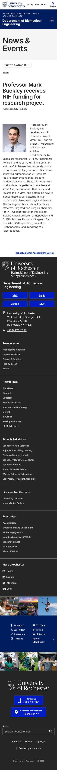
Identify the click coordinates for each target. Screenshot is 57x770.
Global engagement (13, 532)
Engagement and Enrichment (18, 527)
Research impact (11, 541)
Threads (18, 638)
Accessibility (9, 522)
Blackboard (8, 388)
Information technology (15, 407)
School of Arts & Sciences (16, 445)
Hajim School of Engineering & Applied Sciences (21, 15)
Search (6, 726)
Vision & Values (11, 551)
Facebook (18, 625)
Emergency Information (30, 748)
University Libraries (13, 498)
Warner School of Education (17, 473)
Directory (7, 397)
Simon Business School (15, 469)
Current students (11, 354)
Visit (37, 4)
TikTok (39, 629)
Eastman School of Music (16, 455)
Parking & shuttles (12, 421)
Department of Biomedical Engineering (21, 22)
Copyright (40, 741)
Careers (15, 303)
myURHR (7, 416)
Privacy (28, 741)
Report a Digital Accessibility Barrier (35, 252)
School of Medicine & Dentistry (18, 459)
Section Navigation (15, 65)
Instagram (19, 634)
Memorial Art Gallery (13, 503)
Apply (30, 4)
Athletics (11, 583)
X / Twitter (19, 629)
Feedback (16, 741)
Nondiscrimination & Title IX (17, 537)
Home (6, 72)
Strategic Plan (10, 546)
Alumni (6, 368)
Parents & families (12, 359)
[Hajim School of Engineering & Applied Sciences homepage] (25, 270)
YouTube (40, 625)
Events (10, 577)
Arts (9, 589)
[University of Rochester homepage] (14, 4)
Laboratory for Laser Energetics (19, 478)
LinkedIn (40, 634)
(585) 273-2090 (17, 330)
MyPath (6, 411)
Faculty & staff (10, 363)
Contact (7, 392)
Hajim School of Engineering (17, 450)
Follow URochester (39, 640)
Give (43, 4)
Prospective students (14, 349)
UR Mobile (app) (11, 426)
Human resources (12, 402)
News (10, 571)
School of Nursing (12, 464)
